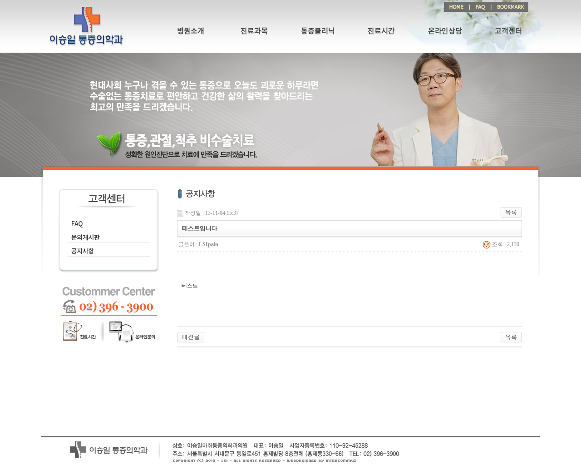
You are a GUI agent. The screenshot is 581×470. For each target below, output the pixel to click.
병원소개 (190, 31)
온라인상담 (445, 31)
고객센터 (508, 31)
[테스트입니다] (191, 336)
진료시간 (381, 31)
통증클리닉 (318, 31)
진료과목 (254, 31)
